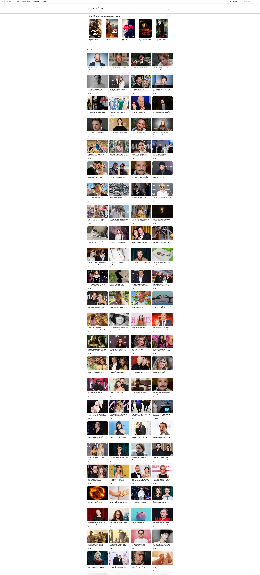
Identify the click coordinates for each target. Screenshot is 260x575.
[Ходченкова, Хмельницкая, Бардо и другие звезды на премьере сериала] (141, 496)
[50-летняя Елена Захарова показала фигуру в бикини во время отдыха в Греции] (119, 345)
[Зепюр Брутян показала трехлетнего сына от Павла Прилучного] (119, 388)
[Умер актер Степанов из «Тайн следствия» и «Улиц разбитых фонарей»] (97, 193)
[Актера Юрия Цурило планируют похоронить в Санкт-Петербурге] (97, 345)
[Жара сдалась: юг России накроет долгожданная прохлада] (162, 236)
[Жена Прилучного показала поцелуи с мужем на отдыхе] (141, 236)
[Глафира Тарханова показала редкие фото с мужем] (162, 128)
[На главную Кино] (5, 1)
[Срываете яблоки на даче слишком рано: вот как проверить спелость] (141, 301)
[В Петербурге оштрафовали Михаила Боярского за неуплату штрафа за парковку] (141, 63)
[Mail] (2, 1)
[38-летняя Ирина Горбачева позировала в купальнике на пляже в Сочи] (119, 236)
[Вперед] (170, 16)
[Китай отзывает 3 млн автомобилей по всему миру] (119, 193)
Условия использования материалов (243, 574)
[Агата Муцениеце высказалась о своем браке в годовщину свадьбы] (97, 171)
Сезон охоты (109, 39)
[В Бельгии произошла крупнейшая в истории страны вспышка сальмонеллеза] (119, 496)
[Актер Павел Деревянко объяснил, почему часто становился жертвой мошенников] (141, 540)
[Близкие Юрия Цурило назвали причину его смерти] (162, 388)
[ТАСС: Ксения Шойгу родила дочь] (162, 561)
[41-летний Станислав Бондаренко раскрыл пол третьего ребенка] (97, 475)
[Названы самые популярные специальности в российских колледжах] (119, 258)
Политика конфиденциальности (228, 574)
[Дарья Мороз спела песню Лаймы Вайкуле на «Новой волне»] (162, 193)
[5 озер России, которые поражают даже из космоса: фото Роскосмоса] (119, 280)
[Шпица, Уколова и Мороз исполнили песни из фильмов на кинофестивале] (162, 150)
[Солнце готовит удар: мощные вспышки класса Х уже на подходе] (97, 496)
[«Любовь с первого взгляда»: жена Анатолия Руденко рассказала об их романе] (119, 85)
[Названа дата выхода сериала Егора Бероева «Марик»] (141, 561)
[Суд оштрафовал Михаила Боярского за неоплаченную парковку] (97, 388)
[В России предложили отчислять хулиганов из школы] (141, 410)
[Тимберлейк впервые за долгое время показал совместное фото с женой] (141, 475)
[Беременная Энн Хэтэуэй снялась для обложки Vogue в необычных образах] (162, 540)
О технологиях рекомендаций (215, 574)
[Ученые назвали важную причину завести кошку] (97, 236)
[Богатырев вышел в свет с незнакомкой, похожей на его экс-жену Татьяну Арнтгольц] (141, 85)
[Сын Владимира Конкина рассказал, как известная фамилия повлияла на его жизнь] (141, 106)
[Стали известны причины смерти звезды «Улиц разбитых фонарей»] (162, 215)
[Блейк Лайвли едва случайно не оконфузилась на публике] (141, 215)
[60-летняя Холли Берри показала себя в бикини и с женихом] (119, 215)
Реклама (11, 574)
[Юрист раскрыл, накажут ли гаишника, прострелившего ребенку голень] (141, 388)
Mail (2, 574)
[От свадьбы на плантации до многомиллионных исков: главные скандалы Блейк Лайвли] (119, 475)
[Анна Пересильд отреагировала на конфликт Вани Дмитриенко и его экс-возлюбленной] (97, 301)
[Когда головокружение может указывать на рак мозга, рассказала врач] (162, 410)
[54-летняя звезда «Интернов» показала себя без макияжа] (119, 301)
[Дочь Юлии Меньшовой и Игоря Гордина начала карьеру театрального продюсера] (97, 258)
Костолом (125, 39)
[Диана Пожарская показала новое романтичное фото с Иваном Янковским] (162, 496)
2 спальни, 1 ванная (161, 39)
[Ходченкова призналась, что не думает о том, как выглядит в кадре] (97, 280)
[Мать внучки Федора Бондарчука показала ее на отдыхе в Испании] (162, 280)
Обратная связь (254, 574)
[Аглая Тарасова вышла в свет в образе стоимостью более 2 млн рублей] (119, 518)
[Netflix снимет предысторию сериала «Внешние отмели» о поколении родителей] (97, 540)
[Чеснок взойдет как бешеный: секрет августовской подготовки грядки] (97, 410)
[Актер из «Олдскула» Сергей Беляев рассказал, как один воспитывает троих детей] (97, 150)
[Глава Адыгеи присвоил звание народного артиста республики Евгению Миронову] (162, 431)
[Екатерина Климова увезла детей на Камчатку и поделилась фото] (119, 128)
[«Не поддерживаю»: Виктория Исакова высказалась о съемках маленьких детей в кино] (162, 85)
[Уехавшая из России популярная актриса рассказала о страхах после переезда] (162, 475)
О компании (6, 574)
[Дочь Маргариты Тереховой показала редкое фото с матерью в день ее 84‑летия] (162, 63)
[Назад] (167, 16)
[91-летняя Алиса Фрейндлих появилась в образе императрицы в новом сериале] (141, 193)
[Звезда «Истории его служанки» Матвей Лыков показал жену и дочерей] (119, 453)
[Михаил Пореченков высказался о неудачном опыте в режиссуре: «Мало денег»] (141, 280)
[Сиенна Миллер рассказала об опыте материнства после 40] (119, 410)
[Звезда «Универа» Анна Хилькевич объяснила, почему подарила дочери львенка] (97, 323)
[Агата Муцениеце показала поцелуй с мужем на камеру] (162, 453)
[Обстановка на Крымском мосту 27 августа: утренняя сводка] (162, 301)
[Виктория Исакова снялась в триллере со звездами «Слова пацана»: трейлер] (141, 453)
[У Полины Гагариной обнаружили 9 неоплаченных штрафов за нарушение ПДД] (97, 431)
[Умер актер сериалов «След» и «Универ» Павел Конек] (97, 128)
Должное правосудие (145, 39)
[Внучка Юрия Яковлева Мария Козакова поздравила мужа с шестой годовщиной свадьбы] (141, 150)
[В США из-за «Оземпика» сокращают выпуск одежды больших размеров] (119, 106)
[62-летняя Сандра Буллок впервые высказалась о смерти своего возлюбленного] (162, 345)
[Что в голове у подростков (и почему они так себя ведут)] (97, 215)
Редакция (206, 574)
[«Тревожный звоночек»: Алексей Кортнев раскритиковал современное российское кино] (119, 63)
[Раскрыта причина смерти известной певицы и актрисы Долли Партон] (97, 561)
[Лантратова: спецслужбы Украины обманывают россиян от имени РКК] (97, 106)
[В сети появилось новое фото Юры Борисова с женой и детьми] (141, 366)
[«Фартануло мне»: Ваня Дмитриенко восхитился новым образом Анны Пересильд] (119, 150)
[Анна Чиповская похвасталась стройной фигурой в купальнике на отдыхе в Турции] (119, 540)
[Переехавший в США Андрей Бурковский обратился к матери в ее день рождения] (97, 63)
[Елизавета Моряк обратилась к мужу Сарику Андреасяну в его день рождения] (97, 366)
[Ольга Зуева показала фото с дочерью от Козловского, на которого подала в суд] (141, 431)
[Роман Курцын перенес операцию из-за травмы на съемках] (141, 258)
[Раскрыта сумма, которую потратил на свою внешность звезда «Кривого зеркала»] (141, 128)
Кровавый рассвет (94, 39)
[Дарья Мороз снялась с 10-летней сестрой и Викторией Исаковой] (119, 561)
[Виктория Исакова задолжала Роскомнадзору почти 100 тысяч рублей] (97, 518)
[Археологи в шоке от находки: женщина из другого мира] (162, 258)
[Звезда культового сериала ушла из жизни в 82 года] (119, 323)
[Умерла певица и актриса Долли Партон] (141, 345)
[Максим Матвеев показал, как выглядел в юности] (162, 171)
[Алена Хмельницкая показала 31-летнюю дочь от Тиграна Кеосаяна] (97, 85)
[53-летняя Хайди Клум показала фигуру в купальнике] (162, 366)
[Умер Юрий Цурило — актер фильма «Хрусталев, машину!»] (141, 171)
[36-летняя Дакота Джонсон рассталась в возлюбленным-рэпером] (119, 431)
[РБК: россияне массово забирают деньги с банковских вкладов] (141, 518)
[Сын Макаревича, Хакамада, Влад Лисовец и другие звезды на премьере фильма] (162, 106)
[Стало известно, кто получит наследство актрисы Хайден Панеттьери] (162, 518)
